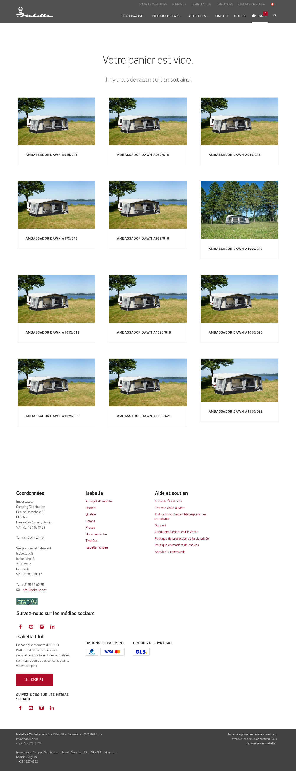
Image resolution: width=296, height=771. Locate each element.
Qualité (91, 514)
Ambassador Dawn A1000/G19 (236, 249)
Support (160, 525)
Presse (90, 528)
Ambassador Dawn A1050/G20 (236, 332)
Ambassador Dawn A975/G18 (52, 238)
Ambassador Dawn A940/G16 (143, 155)
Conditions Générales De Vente (176, 532)
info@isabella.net (34, 590)
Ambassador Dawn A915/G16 (52, 155)
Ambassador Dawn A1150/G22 (236, 411)
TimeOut (92, 541)
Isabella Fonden (97, 547)
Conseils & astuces (168, 501)
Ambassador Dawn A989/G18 (143, 238)
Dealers (91, 508)
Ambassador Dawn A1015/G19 (53, 332)
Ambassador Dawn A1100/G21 (144, 416)
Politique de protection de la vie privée (182, 539)
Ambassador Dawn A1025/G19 (144, 332)
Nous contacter (96, 534)
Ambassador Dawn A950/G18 (235, 155)
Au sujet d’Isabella (99, 501)
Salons (90, 521)
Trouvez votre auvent (170, 508)
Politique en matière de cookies (177, 545)
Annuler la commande (170, 552)
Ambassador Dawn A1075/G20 (53, 416)
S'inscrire (34, 680)
